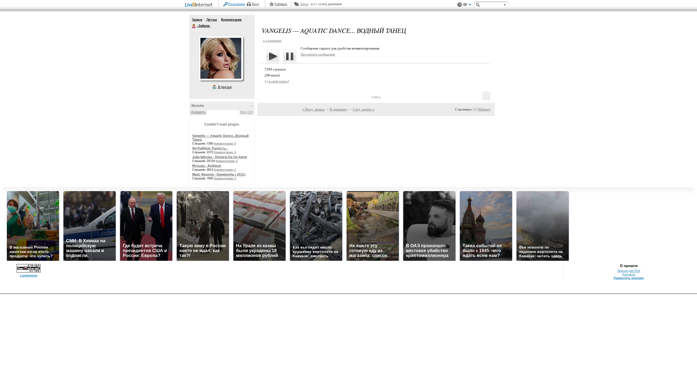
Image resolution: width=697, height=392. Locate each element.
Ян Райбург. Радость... (210, 148)
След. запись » (364, 109)
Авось (304, 4)
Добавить (198, 112)
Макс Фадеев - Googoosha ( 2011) (218, 174)
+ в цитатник (272, 40)
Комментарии (231, 20)
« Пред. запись (313, 109)
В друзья (225, 87)
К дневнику (338, 109)
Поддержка (459, 4)
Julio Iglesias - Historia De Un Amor (219, 157)
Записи (197, 20)
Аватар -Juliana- (220, 58)
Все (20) (246, 112)
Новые (484, 109)
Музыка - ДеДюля (206, 166)
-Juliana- (194, 26)
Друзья (211, 20)
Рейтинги (280, 4)
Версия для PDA (628, 270)
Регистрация (236, 4)
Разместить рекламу (629, 278)
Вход (255, 4)
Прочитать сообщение (318, 54)
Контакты (628, 274)
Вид (467, 5)
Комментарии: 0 (225, 143)
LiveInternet (200, 5)
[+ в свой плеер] (277, 81)
